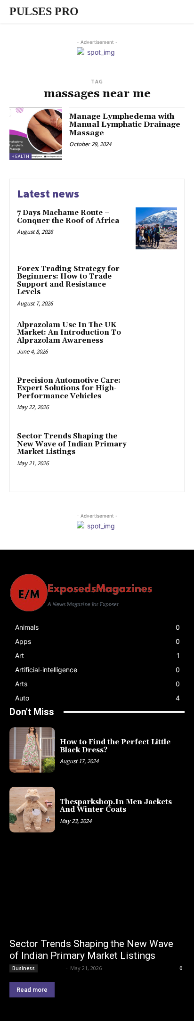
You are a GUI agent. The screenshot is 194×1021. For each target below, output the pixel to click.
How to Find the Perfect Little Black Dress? (115, 746)
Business (23, 968)
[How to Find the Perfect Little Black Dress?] (32, 750)
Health (20, 156)
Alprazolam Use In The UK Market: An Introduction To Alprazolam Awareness (69, 333)
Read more (32, 989)
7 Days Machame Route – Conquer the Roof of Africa (68, 216)
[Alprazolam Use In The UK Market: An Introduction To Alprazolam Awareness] (156, 340)
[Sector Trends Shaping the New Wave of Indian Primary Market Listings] (156, 451)
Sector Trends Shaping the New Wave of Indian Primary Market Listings (72, 444)
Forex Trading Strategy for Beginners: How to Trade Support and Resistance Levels (68, 280)
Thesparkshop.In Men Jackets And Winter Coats (116, 806)
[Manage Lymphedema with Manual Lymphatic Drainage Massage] (35, 133)
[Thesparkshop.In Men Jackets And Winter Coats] (32, 809)
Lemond (52, 968)
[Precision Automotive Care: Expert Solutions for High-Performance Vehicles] (156, 396)
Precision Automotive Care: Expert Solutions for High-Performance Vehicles (69, 388)
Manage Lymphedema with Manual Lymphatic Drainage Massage (124, 125)
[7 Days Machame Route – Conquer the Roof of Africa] (156, 228)
